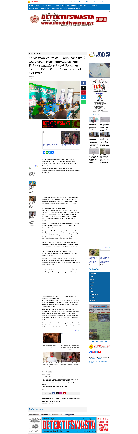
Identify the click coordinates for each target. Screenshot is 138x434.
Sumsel (92, 279)
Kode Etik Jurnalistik (93, 361)
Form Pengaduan (92, 360)
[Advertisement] (69, 41)
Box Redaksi (92, 358)
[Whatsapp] (83, 102)
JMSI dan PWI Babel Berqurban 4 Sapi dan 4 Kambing (55, 386)
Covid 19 (92, 276)
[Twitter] (57, 393)
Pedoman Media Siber (103, 361)
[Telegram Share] (83, 97)
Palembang (93, 273)
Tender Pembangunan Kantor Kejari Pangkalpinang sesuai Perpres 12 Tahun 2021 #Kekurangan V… (93, 142)
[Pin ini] (83, 92)
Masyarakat (93, 300)
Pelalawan (92, 297)
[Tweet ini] (83, 88)
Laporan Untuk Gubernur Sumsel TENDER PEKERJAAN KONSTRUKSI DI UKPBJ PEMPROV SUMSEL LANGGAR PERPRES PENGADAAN (51, 400)
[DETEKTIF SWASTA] (34, 2)
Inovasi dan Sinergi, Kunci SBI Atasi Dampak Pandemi (71, 398)
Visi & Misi (91, 362)
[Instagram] (60, 393)
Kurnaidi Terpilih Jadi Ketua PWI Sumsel (52, 377)
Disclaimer (99, 358)
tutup (69, 415)
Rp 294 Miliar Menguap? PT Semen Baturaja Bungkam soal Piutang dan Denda (94, 126)
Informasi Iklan (101, 360)
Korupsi (92, 282)
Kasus (91, 291)
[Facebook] (53, 393)
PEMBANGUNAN (94, 294)
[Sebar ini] (83, 83)
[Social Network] (108, 2)
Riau (91, 288)
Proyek (91, 285)
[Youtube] (64, 393)
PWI (50, 371)
